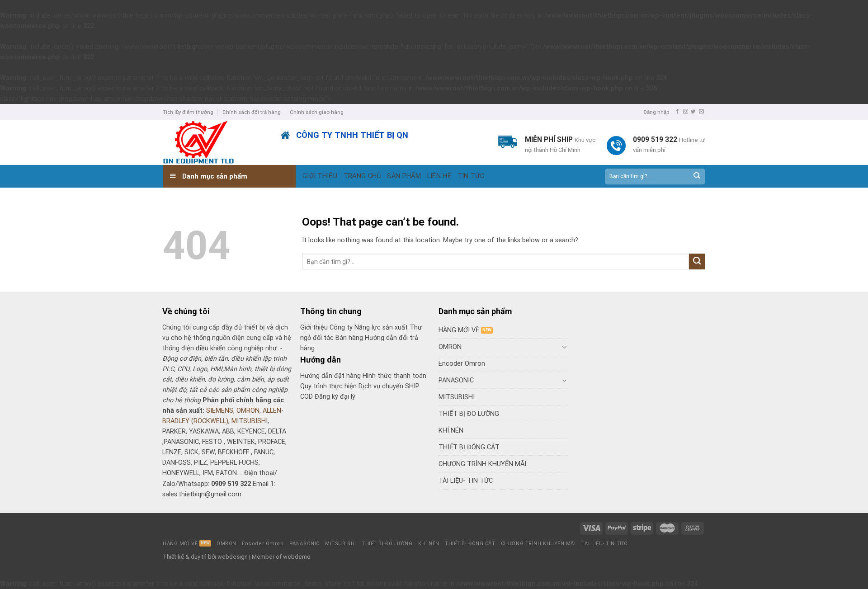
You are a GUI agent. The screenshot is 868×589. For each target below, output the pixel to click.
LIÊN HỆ (439, 176)
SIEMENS (219, 411)
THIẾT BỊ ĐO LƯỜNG (469, 414)
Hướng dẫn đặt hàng (330, 376)
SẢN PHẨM (403, 176)
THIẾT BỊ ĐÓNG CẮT (469, 447)
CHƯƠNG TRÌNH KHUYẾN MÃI (482, 464)
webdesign (232, 556)
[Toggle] (564, 347)
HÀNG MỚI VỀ (459, 330)
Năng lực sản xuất (382, 327)
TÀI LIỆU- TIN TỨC (466, 481)
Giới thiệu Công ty (327, 327)
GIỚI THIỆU (319, 176)
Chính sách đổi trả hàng (251, 112)
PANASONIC (456, 380)
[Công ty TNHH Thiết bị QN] (215, 142)
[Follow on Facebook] (677, 111)
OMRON (247, 411)
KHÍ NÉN (451, 430)
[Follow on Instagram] (685, 111)
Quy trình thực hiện (329, 386)
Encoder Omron (462, 364)
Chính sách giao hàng (317, 112)
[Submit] (696, 177)
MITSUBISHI (249, 421)
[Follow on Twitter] (693, 111)
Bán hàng (349, 338)
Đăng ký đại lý (335, 397)
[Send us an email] (701, 111)
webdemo (297, 556)
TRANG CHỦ (362, 176)
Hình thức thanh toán (394, 376)
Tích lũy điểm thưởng (188, 112)
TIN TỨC (471, 176)
